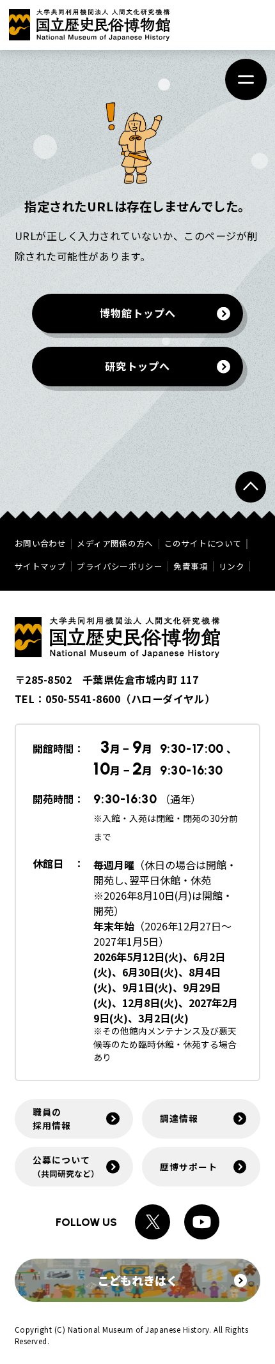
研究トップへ (137, 366)
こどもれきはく (137, 1280)
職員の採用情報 (51, 1118)
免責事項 (190, 567)
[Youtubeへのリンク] (201, 1221)
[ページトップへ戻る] (250, 486)
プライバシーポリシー (119, 567)
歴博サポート (188, 1166)
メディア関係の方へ (115, 544)
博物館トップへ (138, 313)
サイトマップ (40, 567)
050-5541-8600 (82, 698)
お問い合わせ (40, 544)
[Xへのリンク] (152, 1221)
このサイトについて (202, 544)
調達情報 (179, 1118)
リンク (231, 567)
